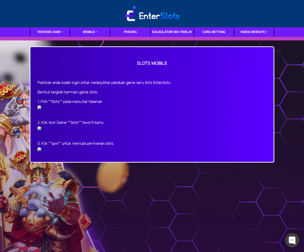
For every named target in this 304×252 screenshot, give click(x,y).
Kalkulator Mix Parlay (172, 32)
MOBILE (89, 32)
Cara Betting (213, 32)
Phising (130, 32)
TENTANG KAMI (49, 32)
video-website (252, 32)
